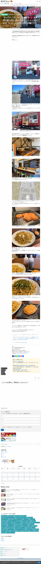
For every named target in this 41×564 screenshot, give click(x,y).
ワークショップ (25, 524)
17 (7, 476)
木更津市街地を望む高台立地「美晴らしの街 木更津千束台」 (25, 365)
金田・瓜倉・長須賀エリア (21, 517)
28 (29, 478)
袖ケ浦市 (11, 515)
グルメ (2, 3)
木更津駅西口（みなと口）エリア (8, 517)
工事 (24, 522)
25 (13, 478)
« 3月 (2, 483)
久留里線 (36, 529)
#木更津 (32, 337)
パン (35, 525)
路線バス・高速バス (4, 451)
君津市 (18, 515)
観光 (2, 454)
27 (24, 478)
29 (35, 478)
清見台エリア (29, 529)
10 (7, 474)
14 (29, 474)
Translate (9, 446)
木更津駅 (23, 515)
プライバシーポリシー (4, 551)
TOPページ (15, 32)
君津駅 (28, 527)
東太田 (3, 372)
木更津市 (3, 370)
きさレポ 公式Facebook (18, 361)
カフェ (9, 522)
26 (18, 478)
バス (33, 527)
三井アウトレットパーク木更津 (14, 520)
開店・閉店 (7, 3)
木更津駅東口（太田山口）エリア (16, 519)
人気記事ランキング (17, 522)
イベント (16, 3)
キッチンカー (11, 525)
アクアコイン (11, 529)
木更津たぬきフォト (36, 522)
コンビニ (25, 525)
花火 (30, 525)
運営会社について (4, 555)
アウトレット (3, 453)
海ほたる (13, 530)
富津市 (30, 517)
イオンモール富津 (5, 530)
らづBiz (32, 524)
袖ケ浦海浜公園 (10, 527)
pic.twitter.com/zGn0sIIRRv (22, 339)
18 (13, 476)
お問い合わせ (3, 553)
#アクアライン (17, 338)
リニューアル (11, 524)
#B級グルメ (22, 338)
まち (20, 3)
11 (13, 474)
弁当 (36, 530)
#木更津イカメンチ (34, 338)
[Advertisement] (20, 395)
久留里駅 (4, 529)
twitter (2, 539)
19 (18, 476)
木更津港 (18, 524)
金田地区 (4, 520)
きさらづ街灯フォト (11, 532)
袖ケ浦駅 (4, 524)
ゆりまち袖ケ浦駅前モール (20, 527)
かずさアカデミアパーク (20, 529)
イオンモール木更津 (26, 520)
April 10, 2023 (24, 342)
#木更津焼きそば (28, 338)
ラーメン (4, 525)
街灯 (3, 532)
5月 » (4, 483)
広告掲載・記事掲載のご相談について (6, 549)
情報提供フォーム (4, 547)
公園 (3, 522)
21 (29, 476)
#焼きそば (23, 337)
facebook (2, 538)
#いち (16, 339)
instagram (2, 540)
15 (35, 474)
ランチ (2, 455)
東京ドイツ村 (3, 456)
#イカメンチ (28, 337)
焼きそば (3, 374)
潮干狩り (19, 530)
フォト (11, 3)
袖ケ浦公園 (25, 530)
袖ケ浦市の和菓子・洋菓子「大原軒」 (21, 369)
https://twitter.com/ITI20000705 (22, 353)
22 (35, 476)
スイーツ (26, 519)
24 (7, 478)
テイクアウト (4, 368)
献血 (3, 527)
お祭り (32, 530)
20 (24, 476)
